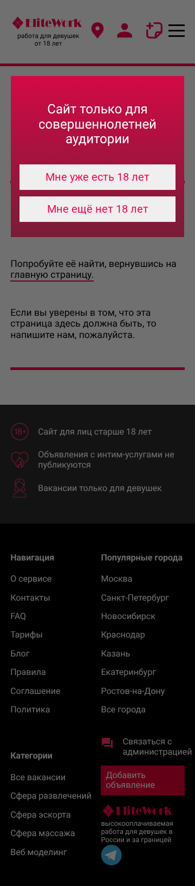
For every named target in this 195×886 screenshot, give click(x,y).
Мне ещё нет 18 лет (97, 208)
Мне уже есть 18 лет (98, 176)
